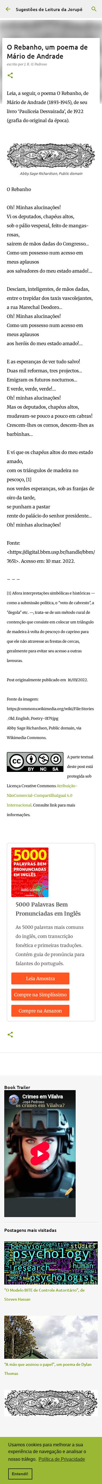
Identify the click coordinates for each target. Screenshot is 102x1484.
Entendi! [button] (20, 1474)
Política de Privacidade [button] (62, 1459)
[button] (10, 76)
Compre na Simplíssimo (40, 994)
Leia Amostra (40, 978)
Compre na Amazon (40, 1011)
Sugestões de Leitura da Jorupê (49, 9)
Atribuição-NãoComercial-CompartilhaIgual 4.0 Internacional (42, 796)
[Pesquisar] (94, 9)
